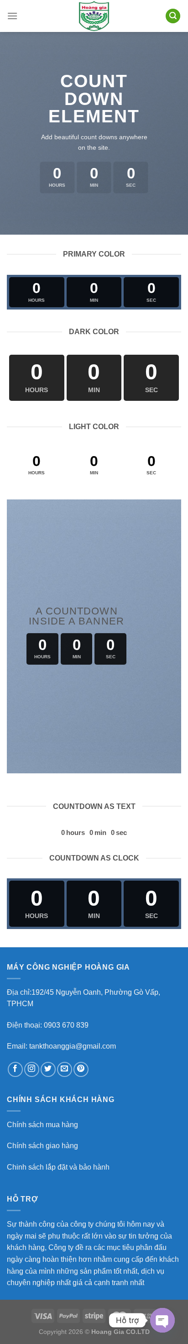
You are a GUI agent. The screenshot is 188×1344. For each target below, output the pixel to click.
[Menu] (12, 16)
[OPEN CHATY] (162, 1320)
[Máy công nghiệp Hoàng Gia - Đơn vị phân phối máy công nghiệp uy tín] (94, 16)
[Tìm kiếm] (173, 16)
